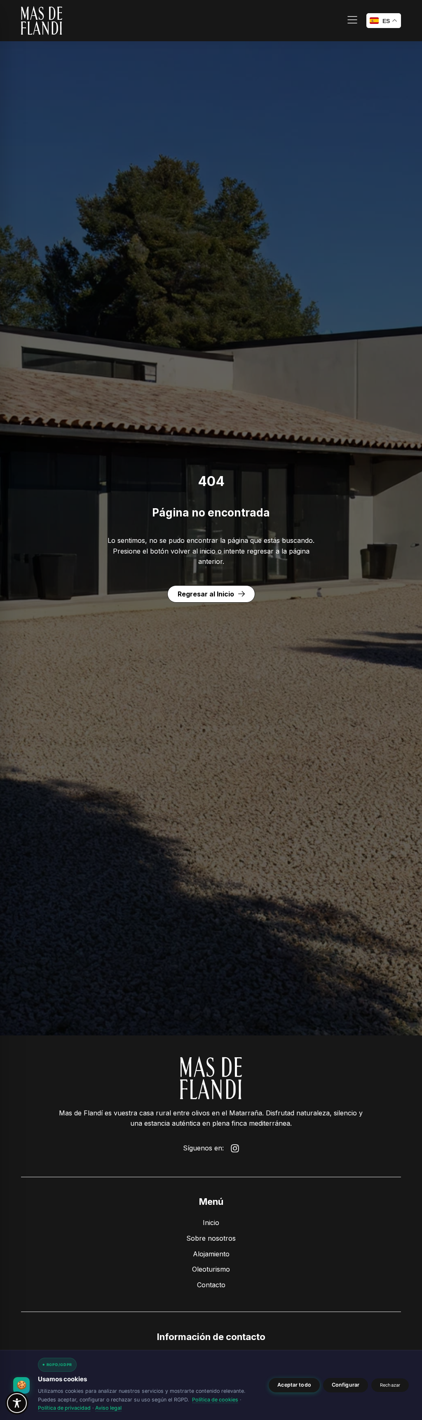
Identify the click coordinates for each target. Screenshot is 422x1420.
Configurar (345, 1385)
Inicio (211, 1222)
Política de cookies (215, 1400)
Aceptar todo (294, 1385)
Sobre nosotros (211, 1238)
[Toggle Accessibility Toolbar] (17, 1403)
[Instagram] (234, 1148)
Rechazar (390, 1385)
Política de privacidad (64, 1408)
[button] (352, 21)
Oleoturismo (211, 1269)
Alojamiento (211, 1254)
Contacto (211, 1285)
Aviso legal (108, 1408)
